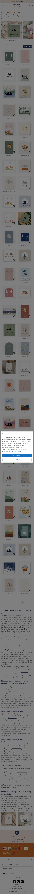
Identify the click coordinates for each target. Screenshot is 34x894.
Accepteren (17, 455)
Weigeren (17, 459)
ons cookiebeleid (17, 451)
